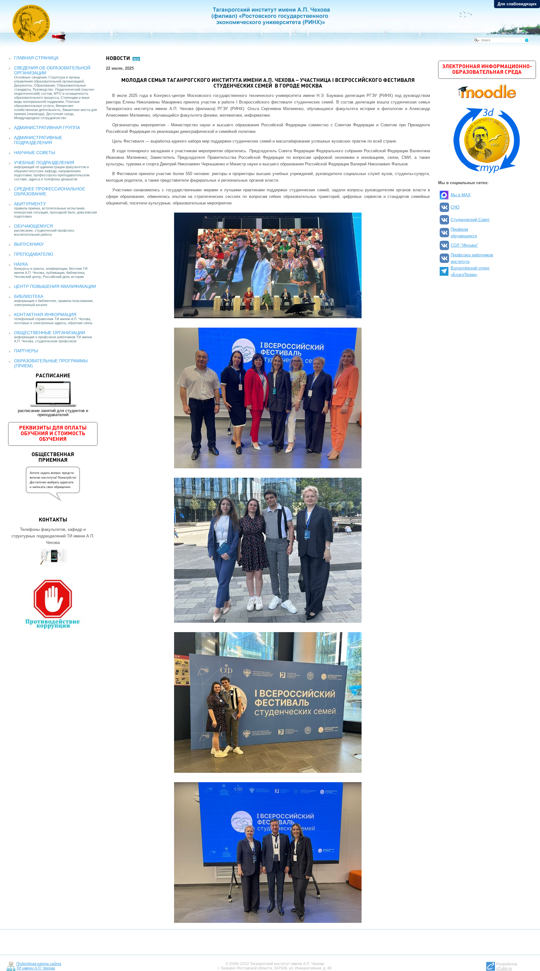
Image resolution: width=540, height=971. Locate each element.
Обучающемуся (33, 226)
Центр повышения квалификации (55, 286)
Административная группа (47, 127)
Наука (21, 264)
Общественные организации (49, 332)
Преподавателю (33, 254)
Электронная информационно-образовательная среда (487, 69)
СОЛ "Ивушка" (464, 245)
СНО (455, 207)
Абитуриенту (30, 203)
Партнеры (26, 350)
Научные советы (34, 152)
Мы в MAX (461, 195)
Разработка (506, 966)
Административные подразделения (38, 140)
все (136, 59)
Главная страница (36, 57)
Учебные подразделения (44, 162)
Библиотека (28, 296)
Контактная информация (45, 314)
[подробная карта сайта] (10, 965)
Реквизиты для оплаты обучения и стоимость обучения (53, 434)
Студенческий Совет (470, 219)
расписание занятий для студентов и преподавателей (53, 395)
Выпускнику (29, 244)
